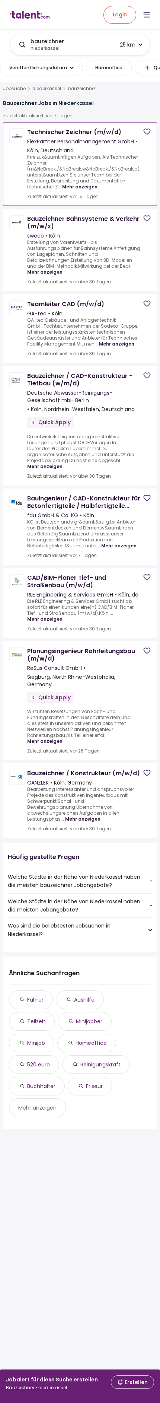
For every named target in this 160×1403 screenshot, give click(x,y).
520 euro (38, 1064)
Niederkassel (46, 88)
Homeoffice (91, 1043)
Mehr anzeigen (79, 187)
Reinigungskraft (100, 1064)
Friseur (94, 1086)
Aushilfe (84, 999)
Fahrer (35, 999)
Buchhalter (41, 1086)
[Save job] (147, 131)
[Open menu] (146, 14)
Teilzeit (36, 1021)
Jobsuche (14, 88)
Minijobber (89, 1021)
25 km (127, 44)
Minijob (36, 1043)
